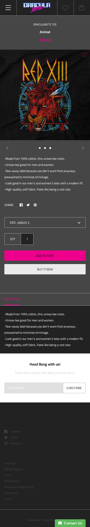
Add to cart (45, 255)
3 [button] (50, 148)
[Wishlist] (65, 8)
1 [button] (40, 148)
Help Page (10, 463)
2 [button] (45, 148)
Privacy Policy (12, 481)
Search (8, 499)
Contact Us (72, 523)
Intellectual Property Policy (19, 487)
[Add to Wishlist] (85, 55)
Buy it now (45, 269)
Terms (7, 475)
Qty (12, 239)
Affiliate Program (13, 469)
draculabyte (34, 520)
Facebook (15, 431)
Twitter (14, 437)
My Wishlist (11, 493)
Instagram (16, 443)
